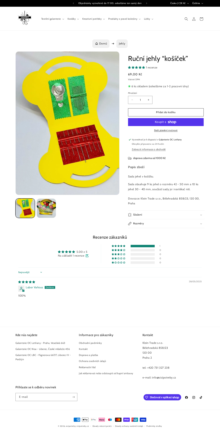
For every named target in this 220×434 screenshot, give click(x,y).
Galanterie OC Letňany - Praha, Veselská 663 (40, 343)
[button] (52, 18)
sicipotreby (71, 426)
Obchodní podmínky (90, 343)
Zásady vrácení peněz (102, 426)
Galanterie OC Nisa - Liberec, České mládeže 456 (42, 349)
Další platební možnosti (166, 130)
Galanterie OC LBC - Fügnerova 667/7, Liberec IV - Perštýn (43, 357)
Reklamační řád (87, 367)
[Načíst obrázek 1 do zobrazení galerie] (25, 208)
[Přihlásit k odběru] (73, 397)
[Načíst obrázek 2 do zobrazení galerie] (46, 208)
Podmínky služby (154, 426)
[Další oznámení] (146, 3)
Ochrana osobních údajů (92, 361)
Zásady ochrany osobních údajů (129, 426)
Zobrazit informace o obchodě (149, 149)
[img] (26, 282)
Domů (103, 43)
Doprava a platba (88, 355)
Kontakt (83, 349)
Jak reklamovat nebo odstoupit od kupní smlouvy (106, 373)
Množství (132, 93)
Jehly (122, 43)
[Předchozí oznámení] (73, 3)
